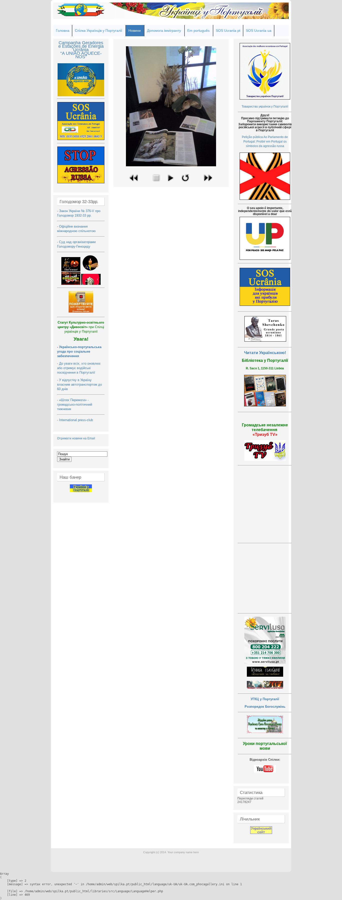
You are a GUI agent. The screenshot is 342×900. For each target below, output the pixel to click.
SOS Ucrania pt (228, 31)
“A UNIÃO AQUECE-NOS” (81, 55)
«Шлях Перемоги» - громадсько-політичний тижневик (74, 404)
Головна (62, 31)
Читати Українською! (265, 353)
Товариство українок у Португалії (265, 106)
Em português (198, 31)
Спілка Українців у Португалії (98, 31)
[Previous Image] (134, 183)
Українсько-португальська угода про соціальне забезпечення (79, 351)
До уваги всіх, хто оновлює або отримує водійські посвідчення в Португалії (79, 368)
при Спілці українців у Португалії (81, 327)
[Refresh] (185, 183)
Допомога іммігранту (164, 31)
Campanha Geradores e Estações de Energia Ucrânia (81, 46)
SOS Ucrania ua (258, 31)
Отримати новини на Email (76, 438)
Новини (134, 31)
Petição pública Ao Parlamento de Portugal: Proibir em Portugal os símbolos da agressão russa (265, 141)
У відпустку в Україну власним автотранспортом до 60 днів (79, 384)
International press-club (76, 420)
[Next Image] (208, 183)
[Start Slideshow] (170, 183)
